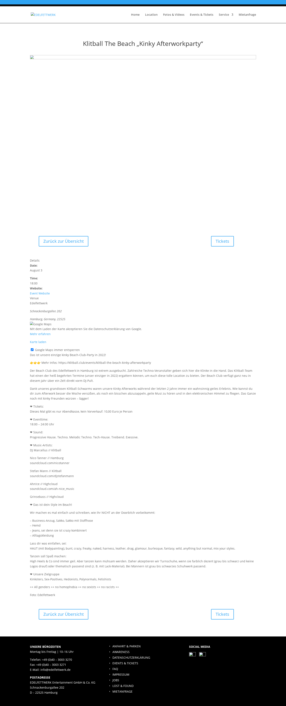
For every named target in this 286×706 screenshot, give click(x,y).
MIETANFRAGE (122, 691)
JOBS (115, 680)
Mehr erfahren (40, 334)
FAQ (115, 669)
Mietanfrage (247, 15)
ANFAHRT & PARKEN (126, 646)
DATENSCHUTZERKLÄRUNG (131, 658)
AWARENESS (121, 652)
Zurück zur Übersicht (63, 241)
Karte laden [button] (38, 342)
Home (135, 15)
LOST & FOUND (123, 686)
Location (151, 15)
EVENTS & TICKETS (125, 663)
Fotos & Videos (173, 15)
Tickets (222, 241)
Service (224, 15)
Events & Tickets (201, 15)
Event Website (40, 293)
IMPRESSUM (120, 674)
